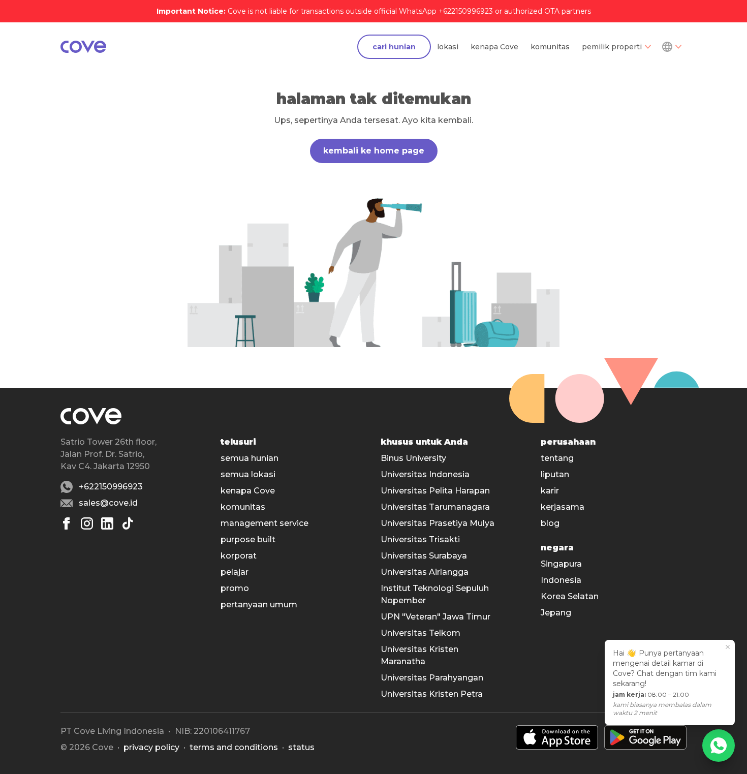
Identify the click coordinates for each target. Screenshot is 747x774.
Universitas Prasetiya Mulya (437, 523)
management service (264, 523)
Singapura (561, 564)
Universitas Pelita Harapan (435, 491)
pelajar (234, 572)
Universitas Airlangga (425, 572)
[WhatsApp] (718, 745)
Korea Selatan (570, 596)
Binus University (413, 458)
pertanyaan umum (259, 604)
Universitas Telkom (420, 633)
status (301, 747)
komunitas (550, 46)
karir (550, 491)
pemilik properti (612, 46)
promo (235, 588)
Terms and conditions (234, 747)
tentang (557, 458)
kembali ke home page (373, 151)
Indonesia (561, 580)
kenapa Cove (494, 46)
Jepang (556, 612)
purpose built (248, 539)
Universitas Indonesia (425, 474)
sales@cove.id (108, 503)
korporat (239, 556)
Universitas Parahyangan (432, 678)
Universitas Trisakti (420, 539)
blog (550, 523)
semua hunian (249, 458)
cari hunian (394, 46)
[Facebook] (66, 523)
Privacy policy (151, 747)
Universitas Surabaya (424, 556)
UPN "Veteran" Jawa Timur (435, 617)
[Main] (83, 47)
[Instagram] (87, 523)
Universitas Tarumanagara (435, 507)
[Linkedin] (107, 523)
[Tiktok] (127, 523)
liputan (555, 474)
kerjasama (562, 507)
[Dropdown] (671, 47)
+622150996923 (111, 486)
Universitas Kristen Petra (432, 694)
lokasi (447, 46)
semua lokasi (248, 474)
